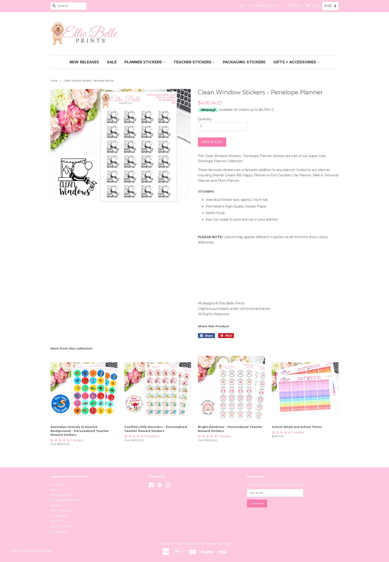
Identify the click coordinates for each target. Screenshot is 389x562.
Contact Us (57, 484)
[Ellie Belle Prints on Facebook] (151, 486)
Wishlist (295, 5)
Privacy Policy (59, 515)
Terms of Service (60, 510)
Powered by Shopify (218, 543)
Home (53, 80)
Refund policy (59, 531)
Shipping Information (64, 500)
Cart (315, 5)
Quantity (205, 119)
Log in (241, 5)
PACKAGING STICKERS (244, 62)
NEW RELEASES (84, 62)
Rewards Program (62, 494)
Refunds (55, 505)
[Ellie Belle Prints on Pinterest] (159, 486)
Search (54, 489)
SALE (112, 62)
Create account (265, 5)
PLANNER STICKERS (143, 62)
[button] (60, 440)
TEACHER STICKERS (193, 62)
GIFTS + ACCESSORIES (295, 62)
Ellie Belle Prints (193, 543)
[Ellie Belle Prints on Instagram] (167, 486)
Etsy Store (56, 520)
